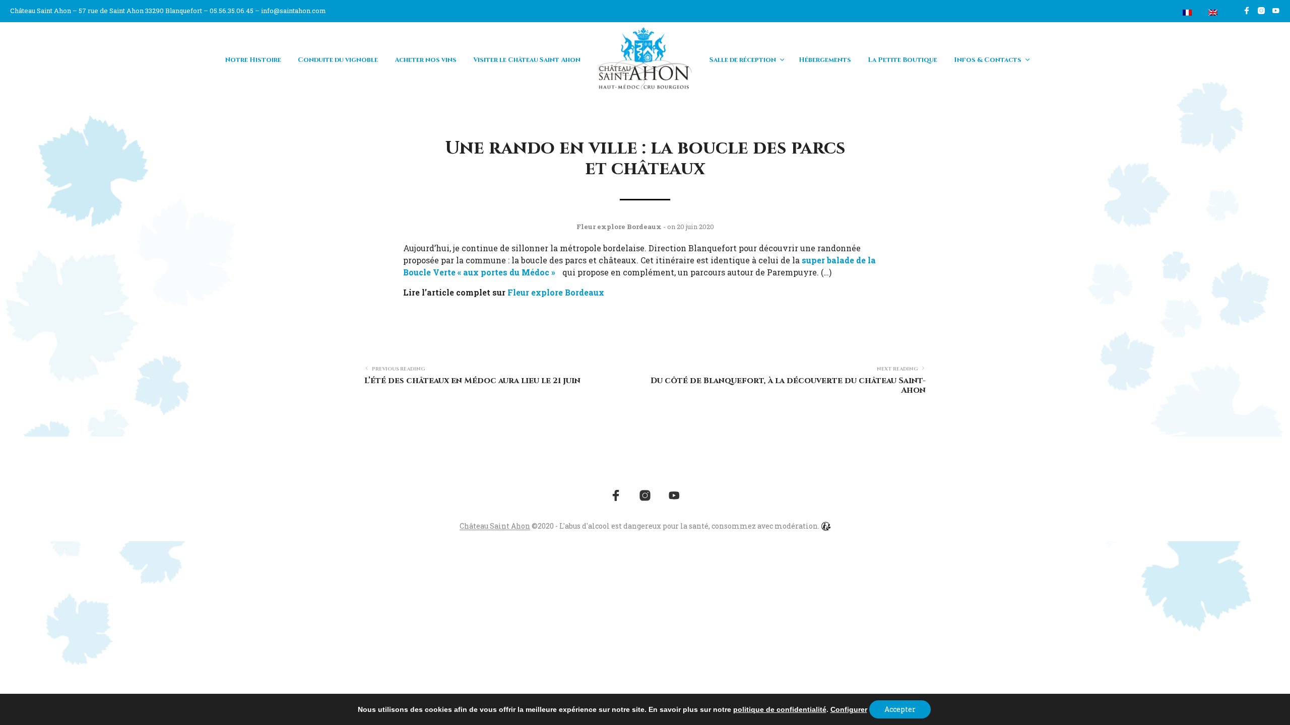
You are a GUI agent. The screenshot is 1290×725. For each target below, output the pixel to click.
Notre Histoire (253, 59)
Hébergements (825, 59)
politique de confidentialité (779, 709)
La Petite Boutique (902, 59)
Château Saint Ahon (495, 526)
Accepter (900, 709)
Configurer (848, 709)
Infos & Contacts (987, 59)
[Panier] (1163, 13)
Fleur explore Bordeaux (555, 292)
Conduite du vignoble (338, 59)
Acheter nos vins (426, 59)
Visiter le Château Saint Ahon (526, 59)
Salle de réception (743, 59)
